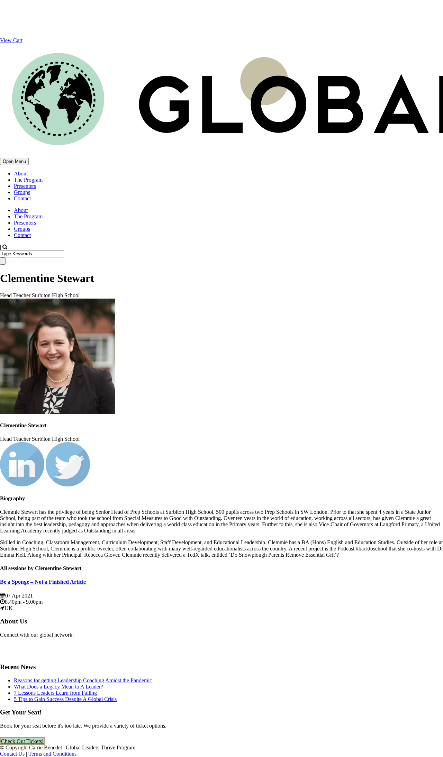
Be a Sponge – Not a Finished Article (43, 582)
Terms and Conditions (52, 754)
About (21, 173)
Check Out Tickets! (22, 741)
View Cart (11, 40)
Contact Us (12, 754)
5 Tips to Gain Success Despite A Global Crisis (65, 699)
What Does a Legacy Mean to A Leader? (58, 687)
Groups (22, 192)
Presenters (25, 186)
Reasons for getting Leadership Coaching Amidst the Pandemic (83, 680)
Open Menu (14, 161)
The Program (28, 180)
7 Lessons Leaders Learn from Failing (55, 693)
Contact (22, 198)
